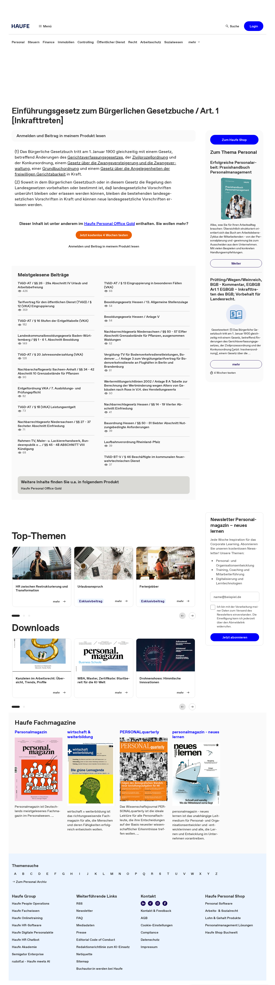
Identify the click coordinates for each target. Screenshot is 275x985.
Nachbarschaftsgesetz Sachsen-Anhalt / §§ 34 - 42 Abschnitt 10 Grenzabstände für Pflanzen (56, 371)
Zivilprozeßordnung (150, 157)
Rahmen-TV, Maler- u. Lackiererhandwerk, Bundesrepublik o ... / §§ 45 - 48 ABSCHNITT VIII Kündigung (53, 445)
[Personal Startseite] (22, 26)
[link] (18, 42)
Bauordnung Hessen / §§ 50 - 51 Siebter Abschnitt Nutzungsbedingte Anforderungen (145, 425)
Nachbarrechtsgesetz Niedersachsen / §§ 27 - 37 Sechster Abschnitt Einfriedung (54, 424)
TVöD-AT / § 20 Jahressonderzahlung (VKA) (50, 354)
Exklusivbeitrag (90, 601)
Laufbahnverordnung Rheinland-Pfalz (132, 442)
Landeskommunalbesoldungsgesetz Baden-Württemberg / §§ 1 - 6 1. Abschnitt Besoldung (55, 337)
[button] (253, 26)
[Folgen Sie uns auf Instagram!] (157, 903)
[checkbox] (212, 607)
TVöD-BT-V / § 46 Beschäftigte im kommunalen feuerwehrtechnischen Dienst (144, 459)
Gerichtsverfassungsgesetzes (95, 157)
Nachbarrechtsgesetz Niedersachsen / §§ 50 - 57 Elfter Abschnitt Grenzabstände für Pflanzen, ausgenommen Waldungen (145, 335)
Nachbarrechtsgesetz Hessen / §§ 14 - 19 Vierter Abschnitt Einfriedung (143, 406)
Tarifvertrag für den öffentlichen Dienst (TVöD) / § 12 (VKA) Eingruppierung (55, 304)
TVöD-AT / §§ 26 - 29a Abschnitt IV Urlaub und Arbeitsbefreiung (53, 285)
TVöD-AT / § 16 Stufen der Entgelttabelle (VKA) (53, 321)
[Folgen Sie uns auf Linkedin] (143, 903)
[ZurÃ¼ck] (182, 616)
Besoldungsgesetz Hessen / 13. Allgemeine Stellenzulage (146, 302)
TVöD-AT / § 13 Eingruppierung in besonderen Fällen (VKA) (143, 285)
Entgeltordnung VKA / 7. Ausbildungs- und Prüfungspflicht (49, 390)
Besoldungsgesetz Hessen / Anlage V (131, 317)
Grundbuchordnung (60, 168)
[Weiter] (192, 615)
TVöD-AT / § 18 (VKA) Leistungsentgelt (46, 407)
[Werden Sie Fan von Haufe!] (164, 903)
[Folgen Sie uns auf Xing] (150, 903)
